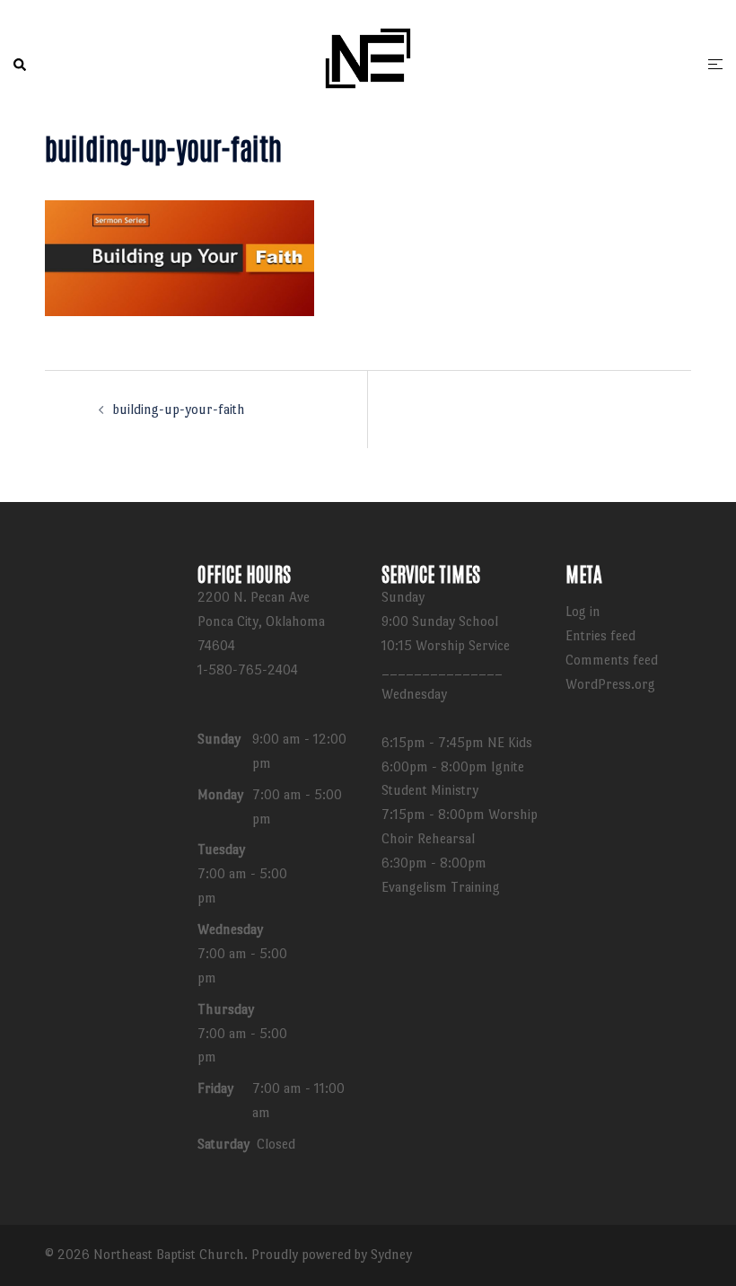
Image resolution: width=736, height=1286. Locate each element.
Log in (582, 611)
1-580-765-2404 (247, 669)
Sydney (391, 1254)
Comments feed (611, 659)
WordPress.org (610, 683)
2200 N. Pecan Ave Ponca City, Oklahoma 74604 (261, 621)
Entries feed (600, 635)
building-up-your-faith (179, 409)
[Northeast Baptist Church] (368, 61)
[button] (20, 65)
